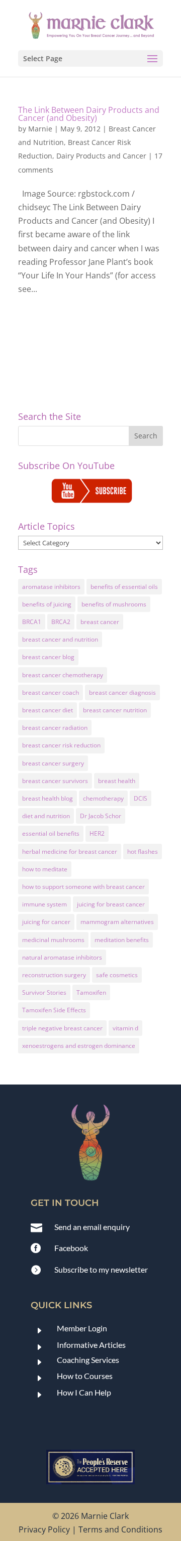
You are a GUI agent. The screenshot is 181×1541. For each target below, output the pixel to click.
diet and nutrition (46, 816)
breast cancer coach (50, 692)
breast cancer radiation (54, 727)
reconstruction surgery (54, 975)
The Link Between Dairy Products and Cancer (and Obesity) (88, 113)
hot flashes (142, 851)
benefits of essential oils (124, 586)
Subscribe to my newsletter (101, 1269)
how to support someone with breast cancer (83, 886)
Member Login (82, 1328)
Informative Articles (91, 1344)
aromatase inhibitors (51, 586)
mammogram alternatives (117, 921)
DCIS (140, 798)
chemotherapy (103, 798)
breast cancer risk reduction (61, 745)
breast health (116, 781)
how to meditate (44, 869)
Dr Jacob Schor (100, 816)
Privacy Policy (44, 1529)
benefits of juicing (46, 604)
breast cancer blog (48, 657)
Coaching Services (88, 1359)
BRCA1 (31, 622)
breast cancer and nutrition (60, 639)
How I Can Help (84, 1392)
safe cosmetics (117, 975)
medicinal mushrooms (53, 940)
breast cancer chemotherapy (62, 675)
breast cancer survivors (55, 781)
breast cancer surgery (53, 763)
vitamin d (125, 1028)
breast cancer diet (47, 710)
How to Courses (85, 1375)
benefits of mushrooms (113, 604)
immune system (44, 904)
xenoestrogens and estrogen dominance (78, 1045)
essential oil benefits (50, 833)
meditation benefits (122, 940)
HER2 (97, 833)
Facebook (71, 1248)
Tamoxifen (91, 992)
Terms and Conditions (120, 1529)
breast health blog (47, 798)
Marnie (40, 128)
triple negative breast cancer (62, 1028)
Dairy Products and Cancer (101, 156)
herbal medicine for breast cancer (69, 851)
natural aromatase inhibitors (62, 957)
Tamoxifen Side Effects (54, 1010)
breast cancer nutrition (115, 710)
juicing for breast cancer (111, 904)
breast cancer (99, 622)
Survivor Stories (44, 992)
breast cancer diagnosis (122, 692)
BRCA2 (60, 622)
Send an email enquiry (92, 1226)
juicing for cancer (46, 921)
